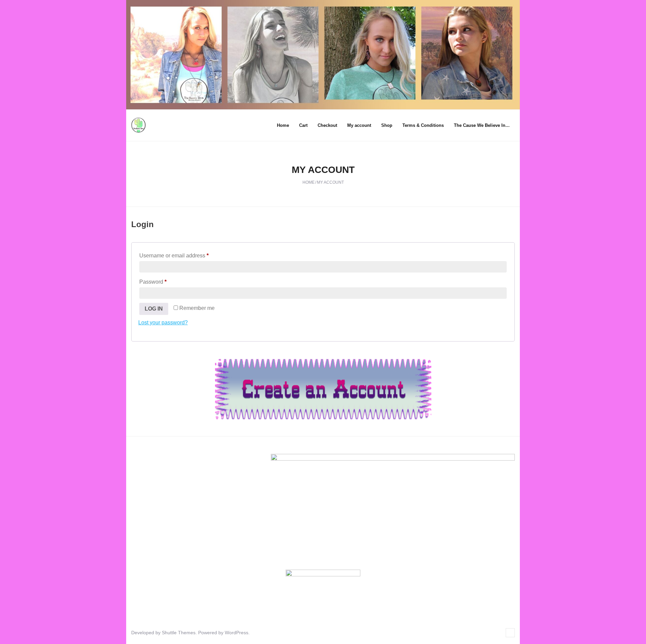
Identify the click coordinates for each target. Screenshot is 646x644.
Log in (154, 309)
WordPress (236, 632)
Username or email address (184, 255)
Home (283, 125)
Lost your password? (163, 322)
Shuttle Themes (178, 632)
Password (163, 282)
